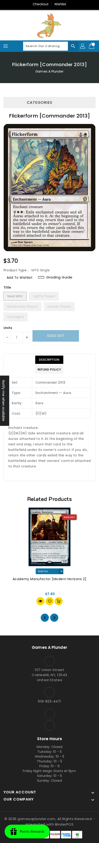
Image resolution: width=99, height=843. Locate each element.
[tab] (49, 360)
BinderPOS (64, 824)
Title (7, 287)
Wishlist (60, 4)
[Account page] (82, 46)
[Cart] (92, 46)
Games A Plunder (49, 71)
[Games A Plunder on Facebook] (49, 714)
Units (7, 327)
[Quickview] (40, 601)
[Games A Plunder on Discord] (49, 725)
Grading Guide (59, 277)
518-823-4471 (49, 701)
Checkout (41, 4)
